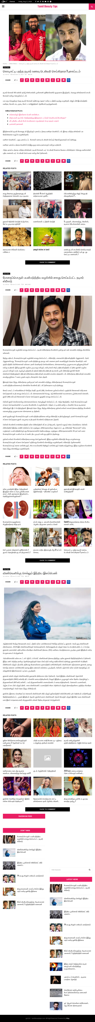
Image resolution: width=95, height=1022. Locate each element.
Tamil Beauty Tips (47, 6)
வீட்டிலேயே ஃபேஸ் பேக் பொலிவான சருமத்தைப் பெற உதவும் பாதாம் (34, 121)
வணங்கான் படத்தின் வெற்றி (44, 221)
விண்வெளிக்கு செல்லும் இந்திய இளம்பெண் (29, 850)
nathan (7, 74)
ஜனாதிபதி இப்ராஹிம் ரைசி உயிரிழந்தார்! (74, 490)
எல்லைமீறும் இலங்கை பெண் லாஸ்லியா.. (24, 114)
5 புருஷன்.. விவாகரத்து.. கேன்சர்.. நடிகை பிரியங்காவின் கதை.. (76, 222)
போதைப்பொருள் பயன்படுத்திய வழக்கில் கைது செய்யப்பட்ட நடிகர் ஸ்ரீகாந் (30, 839)
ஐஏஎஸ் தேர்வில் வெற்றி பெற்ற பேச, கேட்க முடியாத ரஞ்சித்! (16, 222)
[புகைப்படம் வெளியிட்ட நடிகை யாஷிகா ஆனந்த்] (56, 980)
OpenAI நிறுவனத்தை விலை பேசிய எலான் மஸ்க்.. (77, 523)
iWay (67, 1018)
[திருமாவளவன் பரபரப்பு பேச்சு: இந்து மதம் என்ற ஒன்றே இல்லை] (9, 892)
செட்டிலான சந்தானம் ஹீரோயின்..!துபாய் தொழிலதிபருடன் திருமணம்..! (16, 551)
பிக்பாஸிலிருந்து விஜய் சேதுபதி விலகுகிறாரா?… (75, 194)
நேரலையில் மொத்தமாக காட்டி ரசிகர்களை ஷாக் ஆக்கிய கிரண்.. (46, 800)
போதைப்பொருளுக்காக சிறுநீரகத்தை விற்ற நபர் (12, 523)
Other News (6, 67)
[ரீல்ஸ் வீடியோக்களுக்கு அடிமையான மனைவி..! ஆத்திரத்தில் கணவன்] (9, 905)
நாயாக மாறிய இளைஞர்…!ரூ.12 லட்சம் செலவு (47, 551)
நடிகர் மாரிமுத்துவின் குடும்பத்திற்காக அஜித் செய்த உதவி (77, 741)
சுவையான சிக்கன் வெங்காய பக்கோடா (14, 250)
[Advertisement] (71, 835)
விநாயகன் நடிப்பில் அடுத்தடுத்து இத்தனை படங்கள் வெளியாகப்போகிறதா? (37, 118)
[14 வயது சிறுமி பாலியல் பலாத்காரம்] (9, 878)
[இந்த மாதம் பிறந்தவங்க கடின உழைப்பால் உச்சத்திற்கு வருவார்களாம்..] (56, 967)
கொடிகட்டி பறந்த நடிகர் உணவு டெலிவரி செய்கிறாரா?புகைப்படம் (76, 551)
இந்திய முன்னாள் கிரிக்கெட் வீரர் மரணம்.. (29, 863)
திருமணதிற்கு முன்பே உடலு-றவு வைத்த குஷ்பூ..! (76, 800)
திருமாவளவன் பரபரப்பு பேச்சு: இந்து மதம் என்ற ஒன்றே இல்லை (30, 890)
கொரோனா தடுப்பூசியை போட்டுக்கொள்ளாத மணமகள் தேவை (75, 992)
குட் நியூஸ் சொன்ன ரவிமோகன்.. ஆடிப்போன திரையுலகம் (76, 1004)
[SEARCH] (89, 870)
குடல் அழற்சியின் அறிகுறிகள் (44, 770)
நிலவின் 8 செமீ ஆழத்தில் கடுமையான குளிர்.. (43, 194)
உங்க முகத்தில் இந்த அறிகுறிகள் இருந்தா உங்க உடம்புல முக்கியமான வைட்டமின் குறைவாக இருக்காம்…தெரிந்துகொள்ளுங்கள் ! (16, 493)
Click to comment (47, 262)
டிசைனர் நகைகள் (16, 124)
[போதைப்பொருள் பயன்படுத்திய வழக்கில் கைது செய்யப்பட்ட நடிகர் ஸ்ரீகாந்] (9, 839)
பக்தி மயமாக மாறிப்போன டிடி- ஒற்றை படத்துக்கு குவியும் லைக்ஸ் (47, 741)
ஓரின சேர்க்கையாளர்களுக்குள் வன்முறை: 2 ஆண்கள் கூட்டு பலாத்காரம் (15, 743)
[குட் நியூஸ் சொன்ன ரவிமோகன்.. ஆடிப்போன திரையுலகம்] (56, 1006)
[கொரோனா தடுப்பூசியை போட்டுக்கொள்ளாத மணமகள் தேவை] (56, 993)
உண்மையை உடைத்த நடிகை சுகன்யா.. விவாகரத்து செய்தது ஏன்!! (17, 772)
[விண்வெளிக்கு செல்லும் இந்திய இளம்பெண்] (9, 852)
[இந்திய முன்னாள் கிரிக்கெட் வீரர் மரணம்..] (9, 865)
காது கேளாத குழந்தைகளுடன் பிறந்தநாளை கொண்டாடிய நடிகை (15, 194)
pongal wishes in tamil (41, 249)
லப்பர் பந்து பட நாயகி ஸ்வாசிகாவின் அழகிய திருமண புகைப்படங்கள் (46, 523)
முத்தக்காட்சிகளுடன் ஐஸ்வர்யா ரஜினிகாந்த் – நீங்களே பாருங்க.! (45, 490)
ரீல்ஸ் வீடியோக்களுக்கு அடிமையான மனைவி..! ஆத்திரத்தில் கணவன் (30, 903)
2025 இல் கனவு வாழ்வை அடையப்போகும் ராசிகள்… (73, 772)
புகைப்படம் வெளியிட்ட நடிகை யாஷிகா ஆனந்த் (75, 978)
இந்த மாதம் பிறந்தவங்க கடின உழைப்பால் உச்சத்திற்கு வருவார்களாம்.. (75, 966)
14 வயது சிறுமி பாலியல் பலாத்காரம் (30, 875)
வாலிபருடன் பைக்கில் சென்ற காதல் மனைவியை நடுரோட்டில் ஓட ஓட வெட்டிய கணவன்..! (77, 252)
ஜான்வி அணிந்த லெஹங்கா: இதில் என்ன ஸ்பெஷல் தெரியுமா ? (16, 800)
